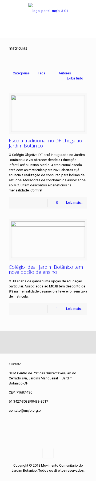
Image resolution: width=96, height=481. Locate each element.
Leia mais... (74, 203)
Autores (65, 73)
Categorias (21, 73)
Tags (41, 73)
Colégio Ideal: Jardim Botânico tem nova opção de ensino (46, 269)
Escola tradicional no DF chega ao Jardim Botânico (45, 143)
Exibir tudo (75, 78)
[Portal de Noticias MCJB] (48, 11)
